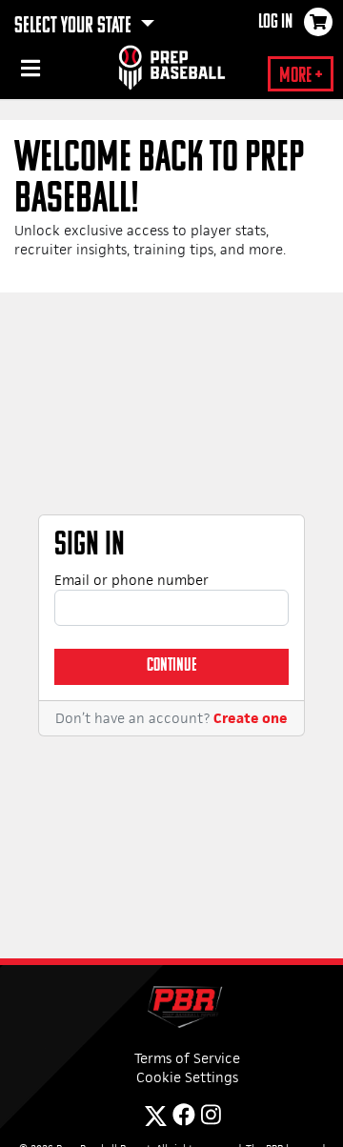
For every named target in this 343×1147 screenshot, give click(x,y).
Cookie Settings (187, 1077)
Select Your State (74, 26)
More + (300, 77)
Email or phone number (131, 580)
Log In (275, 22)
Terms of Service (187, 1058)
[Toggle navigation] (28, 71)
